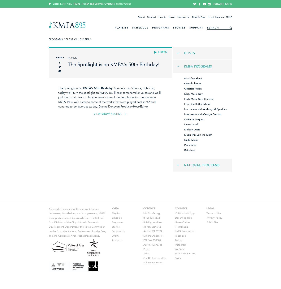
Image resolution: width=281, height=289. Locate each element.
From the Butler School (197, 104)
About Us (117, 240)
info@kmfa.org (151, 213)
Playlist (121, 27)
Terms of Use (213, 213)
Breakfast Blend (193, 78)
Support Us (118, 231)
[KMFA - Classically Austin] (67, 27)
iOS (177, 213)
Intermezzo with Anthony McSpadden (205, 109)
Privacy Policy (214, 217)
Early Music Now (193, 93)
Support (196, 27)
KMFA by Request (194, 119)
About (141, 17)
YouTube (179, 249)
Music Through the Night (198, 134)
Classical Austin (193, 88)
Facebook (180, 235)
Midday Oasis (192, 129)
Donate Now (222, 4)
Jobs (146, 253)
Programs (160, 27)
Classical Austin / (78, 39)
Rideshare (189, 150)
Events (162, 17)
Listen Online (182, 222)
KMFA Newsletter (185, 231)
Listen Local (191, 124)
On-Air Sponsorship (154, 258)
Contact (151, 17)
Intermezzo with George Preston (202, 114)
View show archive (108, 114)
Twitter (179, 240)
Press (146, 249)
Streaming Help (183, 217)
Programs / (57, 39)
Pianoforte (190, 145)
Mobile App (198, 17)
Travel (171, 17)
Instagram (180, 244)
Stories (179, 27)
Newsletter (183, 17)
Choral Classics (192, 83)
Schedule (140, 27)
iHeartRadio (181, 226)
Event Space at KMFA (220, 17)
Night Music (191, 140)
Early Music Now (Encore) (199, 99)
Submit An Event (152, 262)
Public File (212, 222)
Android (184, 213)
